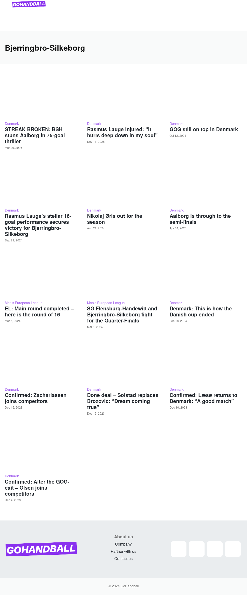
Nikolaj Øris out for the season (114, 218)
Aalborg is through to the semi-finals (200, 218)
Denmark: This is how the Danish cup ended (201, 311)
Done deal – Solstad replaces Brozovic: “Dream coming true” (122, 400)
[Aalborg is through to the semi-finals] (206, 181)
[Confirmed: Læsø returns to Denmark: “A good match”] (206, 360)
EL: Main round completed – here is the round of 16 (39, 311)
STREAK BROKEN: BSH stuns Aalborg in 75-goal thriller (35, 135)
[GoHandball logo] (29, 4)
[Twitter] (215, 549)
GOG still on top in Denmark (204, 129)
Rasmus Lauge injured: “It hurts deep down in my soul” (122, 132)
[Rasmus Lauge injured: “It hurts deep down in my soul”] (123, 95)
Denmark (12, 123)
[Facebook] (197, 549)
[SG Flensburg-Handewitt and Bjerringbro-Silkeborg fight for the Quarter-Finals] (123, 274)
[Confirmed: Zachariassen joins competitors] (41, 360)
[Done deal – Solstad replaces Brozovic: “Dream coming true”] (123, 360)
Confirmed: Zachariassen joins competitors (36, 397)
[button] (236, 25)
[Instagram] (178, 549)
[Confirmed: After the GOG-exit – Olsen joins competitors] (41, 447)
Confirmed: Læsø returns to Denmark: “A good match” (203, 397)
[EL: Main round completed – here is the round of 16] (41, 274)
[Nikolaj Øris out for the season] (123, 181)
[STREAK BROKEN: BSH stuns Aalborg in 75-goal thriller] (41, 95)
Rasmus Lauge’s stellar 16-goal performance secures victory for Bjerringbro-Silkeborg (38, 224)
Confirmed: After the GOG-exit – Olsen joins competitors (37, 487)
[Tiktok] (233, 549)
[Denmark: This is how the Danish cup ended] (206, 274)
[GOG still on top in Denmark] (206, 95)
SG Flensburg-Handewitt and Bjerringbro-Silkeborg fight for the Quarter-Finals (122, 314)
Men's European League (23, 302)
